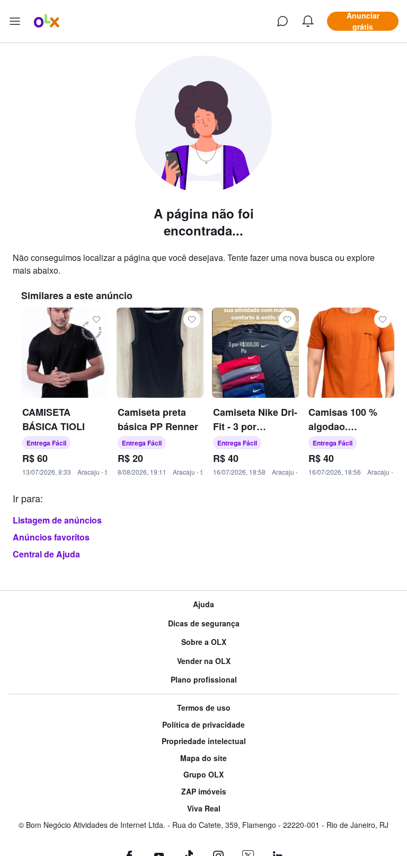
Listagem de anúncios (57, 520)
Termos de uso (204, 708)
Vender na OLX (204, 661)
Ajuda (203, 604)
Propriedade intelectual (204, 741)
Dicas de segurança (204, 623)
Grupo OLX (203, 775)
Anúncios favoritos (51, 537)
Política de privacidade (203, 725)
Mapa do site (203, 758)
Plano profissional (204, 680)
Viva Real (203, 808)
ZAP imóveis (203, 792)
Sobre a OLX (203, 642)
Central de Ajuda (46, 554)
